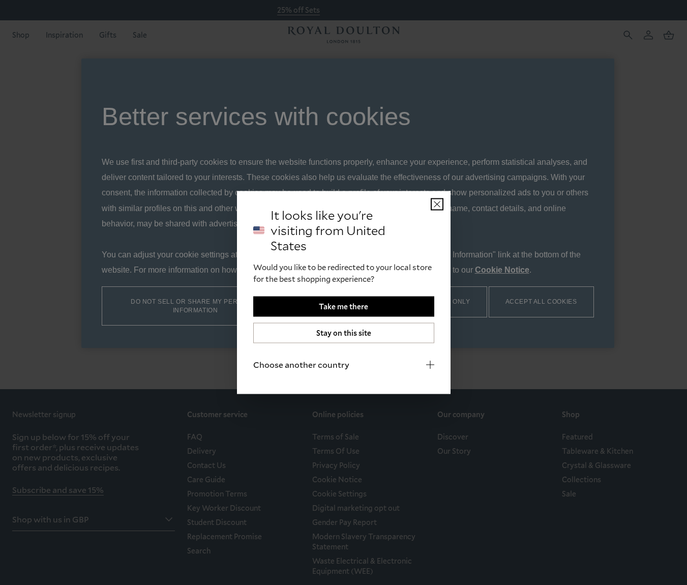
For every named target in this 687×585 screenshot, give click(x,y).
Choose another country (301, 364)
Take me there (343, 306)
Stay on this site (343, 333)
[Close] (437, 204)
